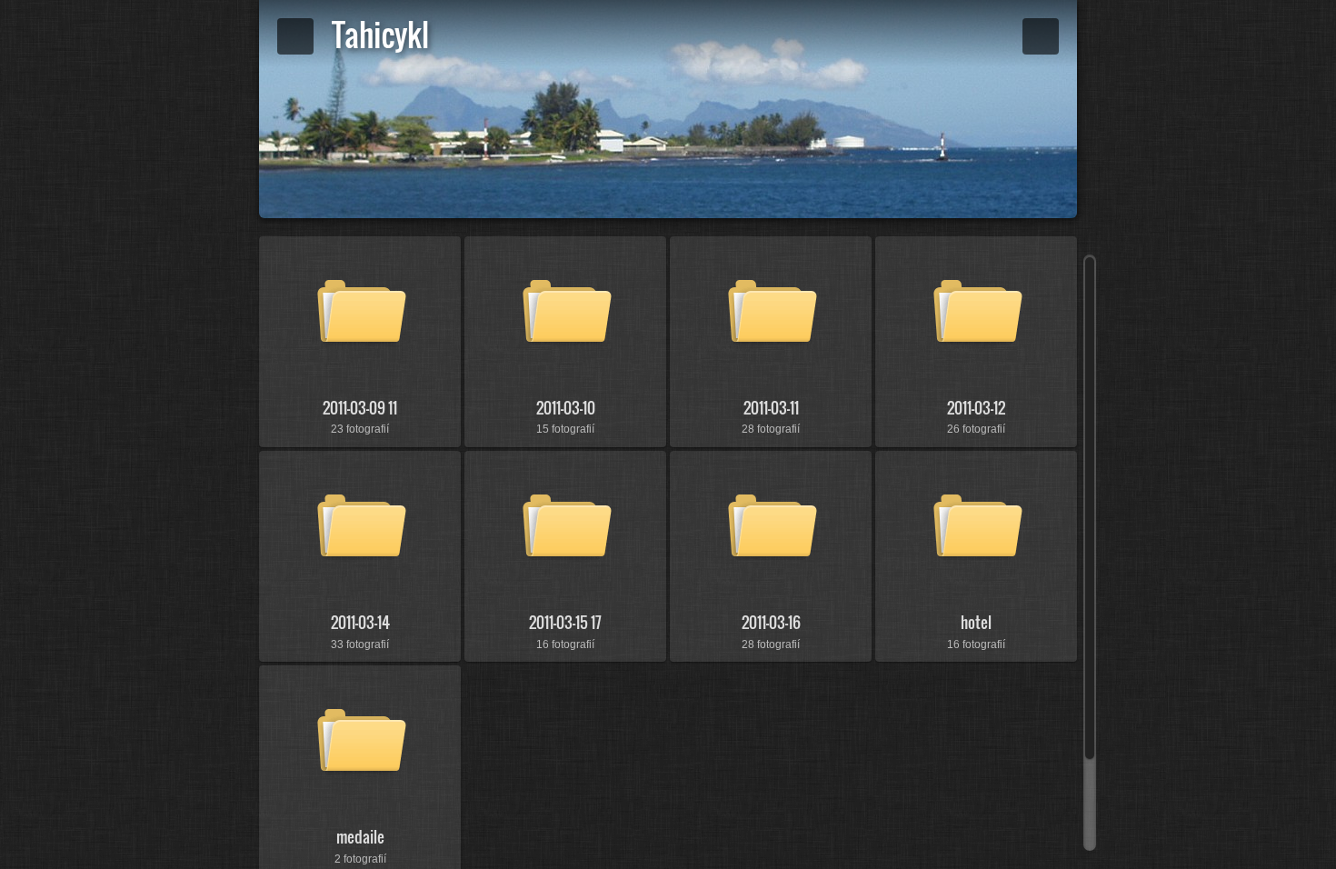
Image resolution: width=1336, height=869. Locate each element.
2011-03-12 (976, 407)
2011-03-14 (360, 622)
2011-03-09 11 (360, 407)
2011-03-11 (771, 407)
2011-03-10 (565, 407)
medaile (360, 836)
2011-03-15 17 (565, 622)
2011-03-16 (771, 622)
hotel (976, 622)
